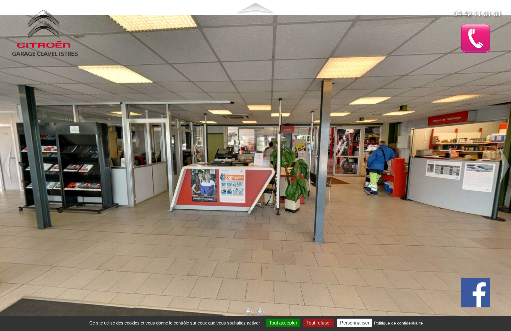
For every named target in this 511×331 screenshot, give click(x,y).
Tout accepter (283, 322)
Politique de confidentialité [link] (398, 323)
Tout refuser (318, 322)
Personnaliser (354, 322)
